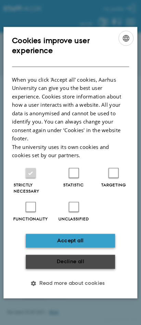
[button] (70, 283)
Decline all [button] (70, 261)
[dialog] (70, 162)
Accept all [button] (70, 240)
